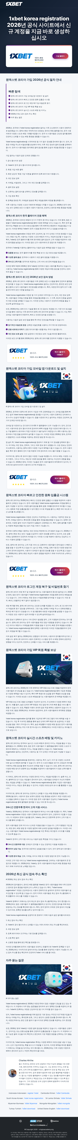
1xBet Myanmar (31, 1103)
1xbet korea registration (33, 1098)
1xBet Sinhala (66, 1098)
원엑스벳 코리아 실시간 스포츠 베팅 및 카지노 (28, 110)
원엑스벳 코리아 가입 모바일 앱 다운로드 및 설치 (29, 96)
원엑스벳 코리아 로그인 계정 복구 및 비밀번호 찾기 (30, 103)
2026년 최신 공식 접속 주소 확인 (23, 114)
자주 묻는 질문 (16, 117)
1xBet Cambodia (62, 1093)
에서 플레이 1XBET (60, 353)
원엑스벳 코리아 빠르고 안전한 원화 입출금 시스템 (30, 100)
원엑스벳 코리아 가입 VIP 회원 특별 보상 (26, 107)
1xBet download (28, 1109)
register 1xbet (32, 1093)
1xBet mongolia (63, 1103)
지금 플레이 (60, 56)
